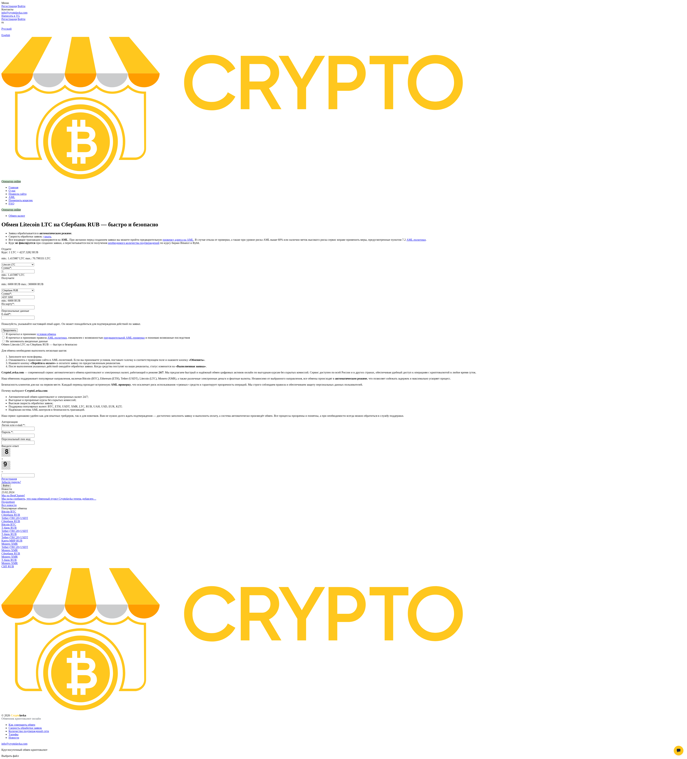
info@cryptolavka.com (14, 12)
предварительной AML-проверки (124, 337)
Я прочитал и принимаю (30, 334)
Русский (6, 28)
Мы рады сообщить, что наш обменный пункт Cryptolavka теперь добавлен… (48, 498)
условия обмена (46, 334)
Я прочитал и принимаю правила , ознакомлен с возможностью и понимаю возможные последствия (97, 337)
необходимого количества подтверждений (133, 242)
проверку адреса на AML (178, 239)
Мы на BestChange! (13, 495)
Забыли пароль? (11, 482)
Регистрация (9, 478)
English (5, 35)
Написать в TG (10, 15)
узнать (47, 236)
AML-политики (416, 239)
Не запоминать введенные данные (26, 341)
